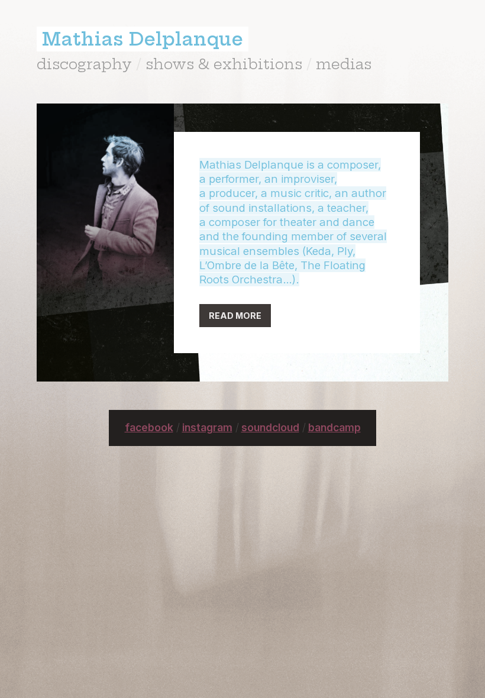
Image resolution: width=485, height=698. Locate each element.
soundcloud (270, 427)
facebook (149, 427)
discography (84, 64)
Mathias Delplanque (142, 39)
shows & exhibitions (224, 64)
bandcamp (334, 427)
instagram (207, 427)
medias (343, 64)
